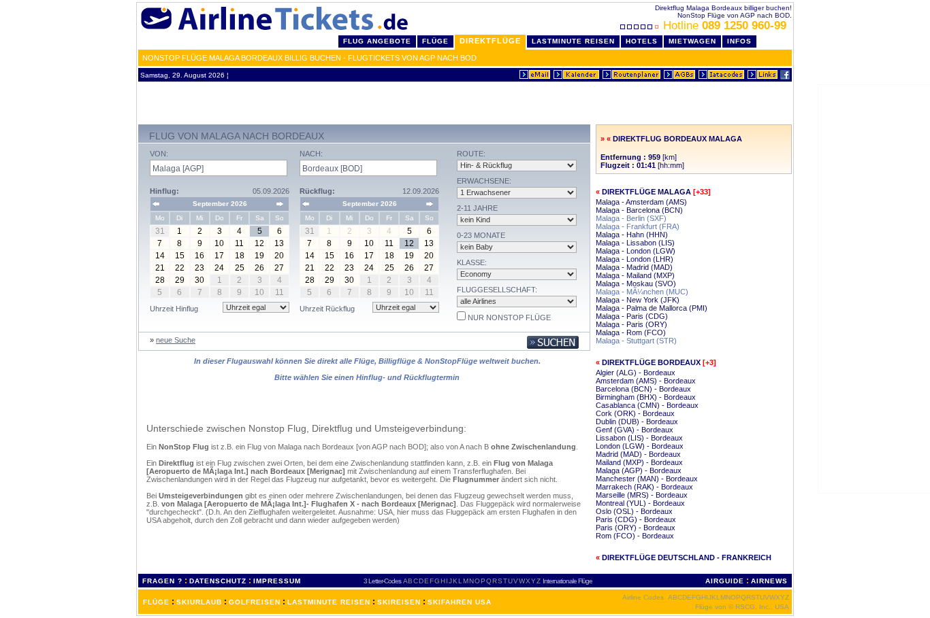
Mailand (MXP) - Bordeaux (639, 462)
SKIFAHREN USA (460, 602)
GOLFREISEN (254, 602)
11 (239, 243)
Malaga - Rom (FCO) (631, 332)
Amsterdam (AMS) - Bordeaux (646, 381)
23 (199, 268)
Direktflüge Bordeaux (651, 362)
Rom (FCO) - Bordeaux (635, 536)
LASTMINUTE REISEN (328, 602)
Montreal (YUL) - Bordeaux (640, 503)
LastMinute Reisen (573, 41)
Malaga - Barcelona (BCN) (639, 210)
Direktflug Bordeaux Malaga (677, 139)
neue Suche (175, 340)
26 (259, 268)
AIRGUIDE (724, 581)
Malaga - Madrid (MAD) (634, 267)
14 (160, 255)
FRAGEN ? (162, 581)
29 (180, 280)
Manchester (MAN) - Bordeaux (647, 479)
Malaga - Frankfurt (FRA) (637, 226)
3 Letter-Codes (382, 581)
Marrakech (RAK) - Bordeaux (644, 487)
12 (259, 243)
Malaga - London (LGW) (635, 251)
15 (180, 255)
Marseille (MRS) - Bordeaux (642, 495)
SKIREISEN (399, 602)
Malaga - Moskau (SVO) (636, 283)
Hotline (725, 25)
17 (219, 255)
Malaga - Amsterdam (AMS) (641, 202)
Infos (739, 41)
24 (219, 268)
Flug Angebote (377, 41)
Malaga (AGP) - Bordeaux (639, 470)
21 (160, 268)
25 (239, 268)
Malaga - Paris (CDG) (632, 316)
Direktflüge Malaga (646, 192)
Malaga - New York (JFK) (637, 300)
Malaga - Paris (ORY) (631, 324)
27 (279, 268)
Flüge (435, 41)
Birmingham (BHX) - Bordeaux (646, 397)
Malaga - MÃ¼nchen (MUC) (642, 292)
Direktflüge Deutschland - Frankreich (686, 557)
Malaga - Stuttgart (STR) (636, 341)
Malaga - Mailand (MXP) (635, 275)
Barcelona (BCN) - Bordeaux (643, 389)
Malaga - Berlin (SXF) (631, 218)
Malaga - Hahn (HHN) (632, 234)
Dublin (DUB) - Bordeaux (637, 421)
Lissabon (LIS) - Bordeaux (639, 438)
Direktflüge (490, 41)
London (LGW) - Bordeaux (640, 446)
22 (180, 268)
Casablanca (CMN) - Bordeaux (647, 405)
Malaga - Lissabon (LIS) (635, 243)
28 (160, 280)
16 (199, 255)
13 (279, 243)
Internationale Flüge (567, 581)
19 (259, 255)
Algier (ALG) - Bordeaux (635, 372)
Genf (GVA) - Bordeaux (634, 430)
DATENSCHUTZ (217, 581)
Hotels (642, 41)
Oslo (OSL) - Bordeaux (634, 511)
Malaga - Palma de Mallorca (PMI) (651, 308)
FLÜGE (156, 602)
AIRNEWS (769, 581)
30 (199, 280)
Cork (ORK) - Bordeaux (635, 413)
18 (239, 255)
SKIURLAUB (199, 602)
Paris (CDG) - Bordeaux (636, 519)
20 (279, 255)
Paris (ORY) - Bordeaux (635, 527)
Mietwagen (692, 41)
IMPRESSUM (277, 581)
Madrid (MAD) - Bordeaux (638, 454)
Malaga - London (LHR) (634, 259)
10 (219, 243)
